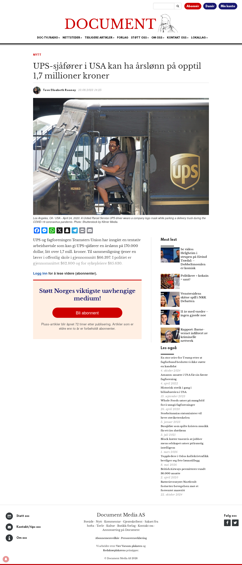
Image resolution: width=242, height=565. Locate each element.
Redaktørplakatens (114, 550)
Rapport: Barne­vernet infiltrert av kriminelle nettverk (194, 335)
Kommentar (112, 521)
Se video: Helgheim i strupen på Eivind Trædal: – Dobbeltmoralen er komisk (194, 258)
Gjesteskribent (132, 521)
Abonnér (193, 6)
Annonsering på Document (121, 530)
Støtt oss (22, 516)
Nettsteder (71, 37)
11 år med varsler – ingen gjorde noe (194, 313)
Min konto (228, 6)
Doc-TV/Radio (47, 37)
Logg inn (40, 273)
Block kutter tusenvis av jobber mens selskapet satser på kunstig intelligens (182, 443)
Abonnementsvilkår (107, 538)
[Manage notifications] (6, 559)
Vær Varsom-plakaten (129, 546)
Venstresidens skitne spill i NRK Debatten (193, 297)
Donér (210, 6)
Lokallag (198, 37)
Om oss (21, 538)
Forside (89, 521)
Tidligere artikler (98, 37)
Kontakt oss (177, 37)
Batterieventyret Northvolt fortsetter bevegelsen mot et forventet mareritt (179, 486)
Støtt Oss (139, 37)
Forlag (122, 37)
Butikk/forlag (126, 525)
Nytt (37, 55)
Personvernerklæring (134, 538)
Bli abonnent (87, 313)
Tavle (100, 525)
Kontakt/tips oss (28, 527)
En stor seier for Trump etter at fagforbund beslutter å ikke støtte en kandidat (183, 362)
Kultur (110, 525)
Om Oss (156, 37)
